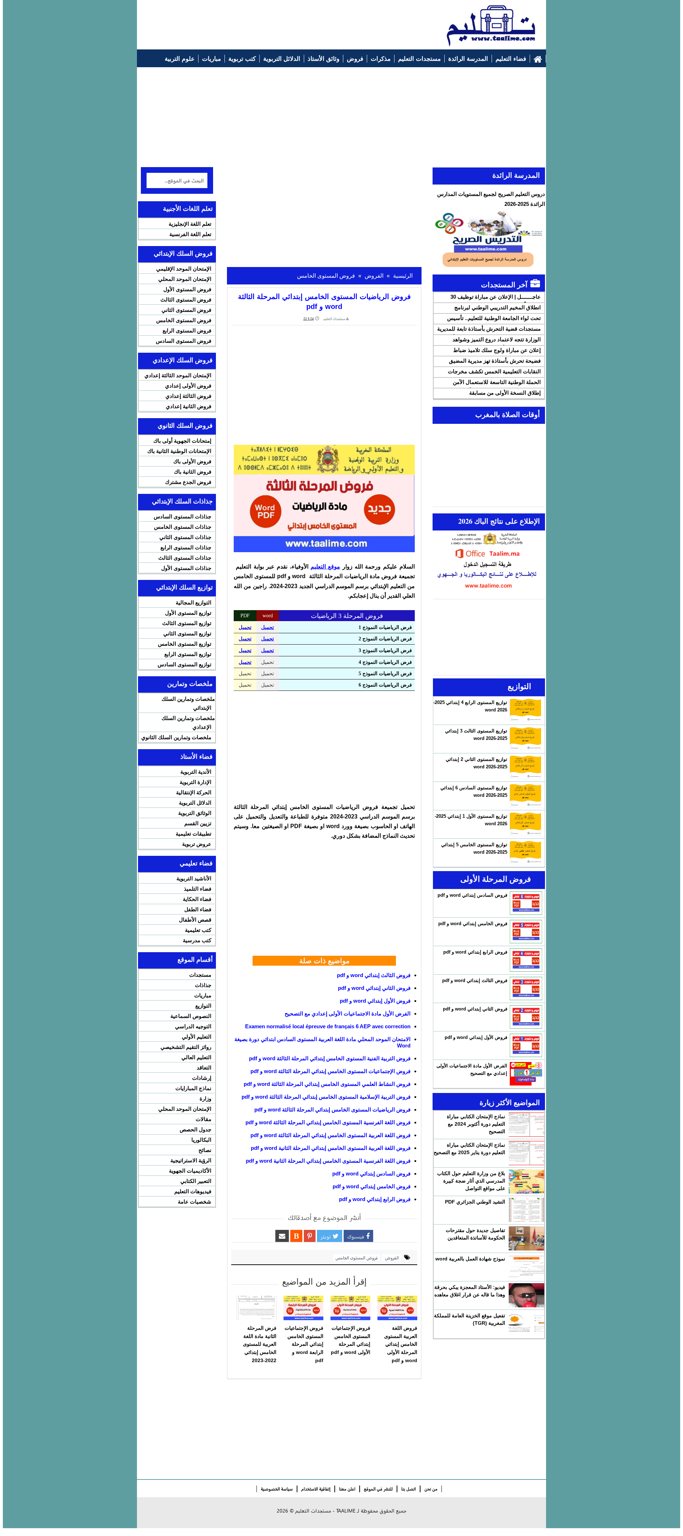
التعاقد (204, 1068)
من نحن (431, 1489)
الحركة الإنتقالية (193, 792)
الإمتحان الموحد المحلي (184, 279)
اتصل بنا (408, 1489)
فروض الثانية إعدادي (188, 406)
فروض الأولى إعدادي (188, 386)
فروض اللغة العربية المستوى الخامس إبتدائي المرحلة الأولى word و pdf (400, 1344)
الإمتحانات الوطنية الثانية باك (179, 451)
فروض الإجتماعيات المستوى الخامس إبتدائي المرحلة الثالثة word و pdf (330, 1071)
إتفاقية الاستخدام (315, 1489)
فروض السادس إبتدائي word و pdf (371, 1173)
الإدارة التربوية (195, 782)
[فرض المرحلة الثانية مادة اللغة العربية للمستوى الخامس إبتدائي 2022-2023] (256, 1308)
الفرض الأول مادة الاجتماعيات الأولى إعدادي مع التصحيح (348, 1013)
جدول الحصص (195, 1129)
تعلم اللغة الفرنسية (190, 234)
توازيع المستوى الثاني (187, 633)
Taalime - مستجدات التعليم (325, 1510)
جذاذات (203, 985)
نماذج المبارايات (193, 1088)
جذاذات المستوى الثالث (184, 558)
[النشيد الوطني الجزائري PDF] (526, 1210)
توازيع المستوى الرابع (187, 654)
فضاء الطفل (197, 909)
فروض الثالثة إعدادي (188, 396)
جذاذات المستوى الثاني (185, 537)
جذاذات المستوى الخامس (182, 527)
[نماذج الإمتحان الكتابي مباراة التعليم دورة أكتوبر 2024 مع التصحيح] (526, 1125)
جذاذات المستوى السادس (182, 516)
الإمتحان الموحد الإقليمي (183, 269)
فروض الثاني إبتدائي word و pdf (374, 988)
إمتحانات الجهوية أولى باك (182, 441)
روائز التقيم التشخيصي (185, 1047)
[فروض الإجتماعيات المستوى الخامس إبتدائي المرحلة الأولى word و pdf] (350, 1308)
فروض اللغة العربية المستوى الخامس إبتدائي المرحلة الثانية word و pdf (331, 1148)
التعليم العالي (196, 1057)
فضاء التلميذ (197, 889)
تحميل (245, 627)
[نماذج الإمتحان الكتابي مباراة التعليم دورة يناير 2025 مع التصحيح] (526, 1153)
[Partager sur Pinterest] (310, 1236)
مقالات (203, 1119)
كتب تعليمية (198, 930)
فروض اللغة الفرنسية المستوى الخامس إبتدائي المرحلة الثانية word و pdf (328, 1161)
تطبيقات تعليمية (193, 834)
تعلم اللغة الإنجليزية (190, 224)
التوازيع (203, 1006)
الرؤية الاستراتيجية (190, 1160)
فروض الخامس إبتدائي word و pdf (372, 1186)
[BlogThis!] (296, 1236)
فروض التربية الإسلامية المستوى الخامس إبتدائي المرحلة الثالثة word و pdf (326, 1097)
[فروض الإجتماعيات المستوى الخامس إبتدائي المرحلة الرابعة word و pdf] (303, 1308)
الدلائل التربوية (195, 803)
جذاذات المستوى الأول (186, 568)
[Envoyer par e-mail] (282, 1236)
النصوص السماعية (190, 1016)
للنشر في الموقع (378, 1489)
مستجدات (200, 975)
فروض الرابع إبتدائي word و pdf (375, 1199)
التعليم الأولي (196, 1037)
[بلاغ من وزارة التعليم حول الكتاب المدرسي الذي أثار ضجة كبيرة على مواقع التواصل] (526, 1181)
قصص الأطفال (195, 920)
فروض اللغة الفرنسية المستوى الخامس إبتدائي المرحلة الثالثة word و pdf (328, 1122)
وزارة (205, 1098)
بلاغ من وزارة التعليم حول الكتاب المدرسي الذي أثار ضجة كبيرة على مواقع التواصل (471, 1180)
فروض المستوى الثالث (185, 300)
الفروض (391, 1257)
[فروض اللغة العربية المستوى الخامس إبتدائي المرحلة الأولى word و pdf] (397, 1308)
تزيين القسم (197, 823)
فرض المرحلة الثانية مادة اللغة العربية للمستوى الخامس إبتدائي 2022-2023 (259, 1344)
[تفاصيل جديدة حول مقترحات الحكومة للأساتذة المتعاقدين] (526, 1238)
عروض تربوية (196, 844)
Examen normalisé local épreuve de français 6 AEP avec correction (328, 1026)
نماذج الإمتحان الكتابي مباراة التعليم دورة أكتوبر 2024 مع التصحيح (476, 1124)
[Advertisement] (270, 21)
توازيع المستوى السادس (184, 664)
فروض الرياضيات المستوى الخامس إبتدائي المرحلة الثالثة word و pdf (332, 1109)
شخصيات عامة (194, 1202)
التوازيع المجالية (193, 602)
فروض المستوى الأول (187, 289)
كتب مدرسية (197, 940)
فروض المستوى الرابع (187, 330)
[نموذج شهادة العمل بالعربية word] (526, 1267)
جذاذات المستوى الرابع (185, 547)
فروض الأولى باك (192, 461)
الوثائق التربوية (194, 813)
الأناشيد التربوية (193, 878)
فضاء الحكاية (197, 899)
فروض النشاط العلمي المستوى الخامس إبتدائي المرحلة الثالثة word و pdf (327, 1084)
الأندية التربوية (195, 772)
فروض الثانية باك (192, 472)
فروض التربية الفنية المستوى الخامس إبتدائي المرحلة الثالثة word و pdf (330, 1058)
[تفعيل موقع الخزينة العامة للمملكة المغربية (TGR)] (526, 1324)
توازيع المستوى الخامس (184, 644)
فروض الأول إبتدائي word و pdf (375, 1001)
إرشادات (201, 1078)
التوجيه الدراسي (193, 1026)
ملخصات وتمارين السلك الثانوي (176, 737)
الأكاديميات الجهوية (190, 1171)
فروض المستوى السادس (183, 341)
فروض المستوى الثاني (186, 310)
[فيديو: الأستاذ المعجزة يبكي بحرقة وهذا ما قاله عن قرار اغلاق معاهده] (526, 1295)
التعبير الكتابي (195, 1181)
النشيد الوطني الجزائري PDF (475, 1202)
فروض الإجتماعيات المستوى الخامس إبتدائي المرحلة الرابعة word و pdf (304, 1344)
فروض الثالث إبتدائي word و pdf (374, 975)
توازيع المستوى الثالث (186, 623)
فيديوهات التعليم (192, 1191)
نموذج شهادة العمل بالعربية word (470, 1259)
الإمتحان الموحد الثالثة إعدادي (177, 375)
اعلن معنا (347, 1489)
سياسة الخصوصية (277, 1489)
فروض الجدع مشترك (188, 482)
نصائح (204, 1150)
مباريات (202, 995)
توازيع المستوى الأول (188, 613)
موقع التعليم (325, 567)
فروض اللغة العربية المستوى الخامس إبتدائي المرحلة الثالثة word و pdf (330, 1135)
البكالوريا (201, 1140)
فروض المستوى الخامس (356, 1257)
